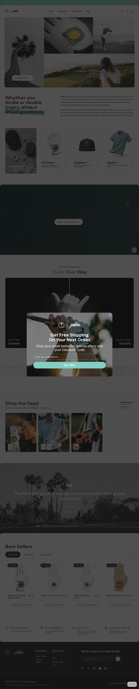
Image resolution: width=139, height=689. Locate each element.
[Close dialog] (110, 315)
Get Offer (69, 365)
